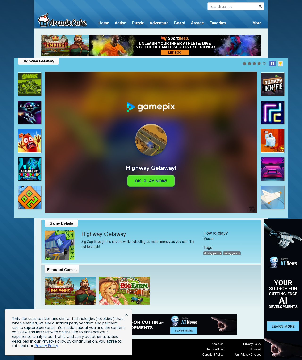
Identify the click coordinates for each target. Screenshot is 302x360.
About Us (217, 344)
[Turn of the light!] (280, 63)
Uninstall (255, 349)
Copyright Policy (212, 354)
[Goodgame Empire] (70, 291)
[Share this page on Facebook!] (272, 63)
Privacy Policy (252, 344)
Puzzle (138, 23)
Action (120, 23)
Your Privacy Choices (247, 354)
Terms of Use (215, 349)
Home (103, 23)
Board (179, 23)
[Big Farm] (124, 291)
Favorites (218, 23)
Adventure (159, 23)
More (256, 23)
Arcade (197, 23)
